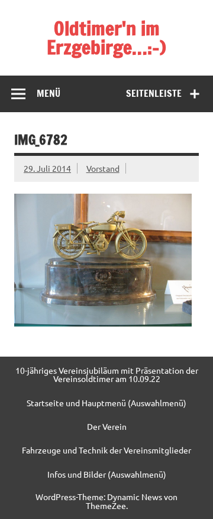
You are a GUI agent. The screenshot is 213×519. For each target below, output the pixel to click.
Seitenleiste (154, 93)
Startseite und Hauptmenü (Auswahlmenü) (106, 403)
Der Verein (107, 426)
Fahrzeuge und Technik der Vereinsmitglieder (106, 450)
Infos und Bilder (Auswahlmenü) (106, 474)
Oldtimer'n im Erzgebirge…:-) (106, 38)
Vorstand (103, 168)
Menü (48, 93)
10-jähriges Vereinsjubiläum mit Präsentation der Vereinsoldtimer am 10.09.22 (106, 374)
